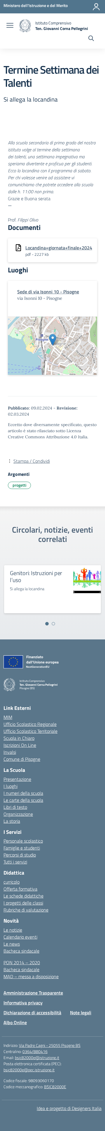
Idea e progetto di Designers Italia (69, 1108)
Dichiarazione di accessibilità (32, 1012)
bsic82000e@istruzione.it (37, 1057)
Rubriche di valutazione (26, 909)
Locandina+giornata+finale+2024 (58, 247)
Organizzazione (18, 814)
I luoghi (11, 786)
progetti (19, 485)
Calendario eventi (20, 936)
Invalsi (10, 752)
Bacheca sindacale (21, 950)
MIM (8, 717)
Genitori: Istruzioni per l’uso (36, 576)
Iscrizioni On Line (20, 745)
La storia (12, 821)
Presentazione (17, 779)
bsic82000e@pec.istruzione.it (29, 1070)
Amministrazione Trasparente (33, 992)
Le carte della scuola (23, 800)
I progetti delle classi (23, 902)
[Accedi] (96, 6)
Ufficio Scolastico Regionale (30, 724)
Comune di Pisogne (22, 759)
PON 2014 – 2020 (22, 962)
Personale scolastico (23, 840)
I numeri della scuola (23, 793)
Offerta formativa (20, 888)
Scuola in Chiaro (19, 738)
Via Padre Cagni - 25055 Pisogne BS (49, 1045)
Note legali (80, 1012)
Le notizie (13, 929)
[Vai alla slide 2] (53, 623)
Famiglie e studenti (22, 847)
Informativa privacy (23, 1002)
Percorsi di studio (20, 854)
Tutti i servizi (15, 861)
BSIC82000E (55, 1087)
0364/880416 (35, 1051)
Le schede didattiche (23, 895)
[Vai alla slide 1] (47, 623)
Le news (12, 943)
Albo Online (15, 1022)
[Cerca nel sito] (91, 39)
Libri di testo (15, 807)
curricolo (12, 881)
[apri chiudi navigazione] (9, 25)
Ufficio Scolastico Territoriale (30, 731)
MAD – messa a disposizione (31, 976)
